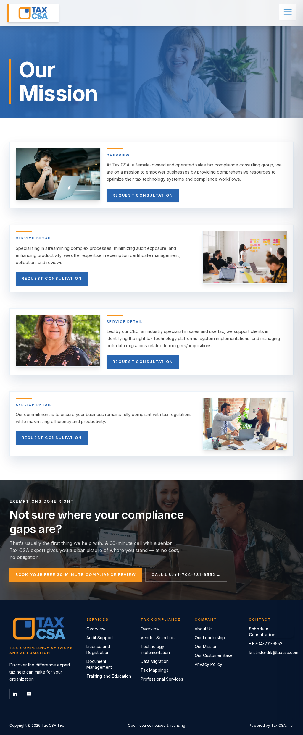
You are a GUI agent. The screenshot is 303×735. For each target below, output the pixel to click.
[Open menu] (287, 12)
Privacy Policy (208, 664)
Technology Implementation (155, 649)
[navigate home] (33, 13)
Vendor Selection (158, 637)
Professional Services (162, 678)
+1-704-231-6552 (265, 643)
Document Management (99, 664)
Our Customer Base (214, 655)
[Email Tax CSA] (29, 694)
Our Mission (206, 646)
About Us (203, 628)
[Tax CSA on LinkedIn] (14, 694)
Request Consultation (142, 195)
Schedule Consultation (262, 631)
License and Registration (98, 649)
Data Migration (155, 661)
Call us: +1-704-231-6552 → (186, 574)
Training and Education (108, 676)
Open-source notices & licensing (156, 725)
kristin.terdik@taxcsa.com (271, 652)
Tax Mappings (154, 670)
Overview (95, 628)
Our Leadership (210, 637)
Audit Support (99, 637)
